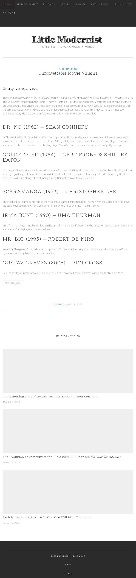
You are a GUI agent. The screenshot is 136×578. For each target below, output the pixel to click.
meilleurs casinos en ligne (44, 109)
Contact (9, 13)
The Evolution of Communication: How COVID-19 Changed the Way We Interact (62, 457)
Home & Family (27, 4)
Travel (81, 4)
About (7, 4)
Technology (123, 4)
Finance (49, 4)
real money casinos (39, 229)
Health (65, 4)
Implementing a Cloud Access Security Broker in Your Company (50, 397)
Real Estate (99, 4)
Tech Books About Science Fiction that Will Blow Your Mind (47, 518)
